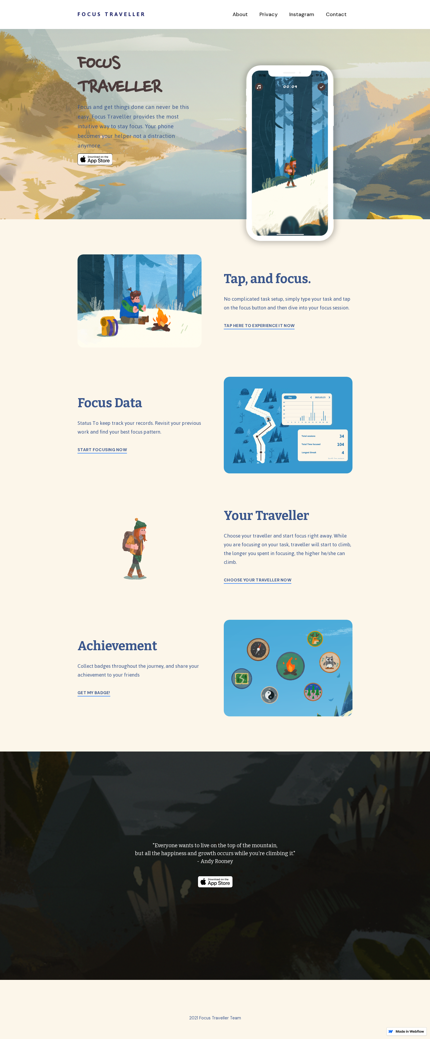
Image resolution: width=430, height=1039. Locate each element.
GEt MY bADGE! (94, 692)
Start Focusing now (102, 449)
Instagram (301, 14)
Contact (336, 14)
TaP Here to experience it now (259, 325)
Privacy (268, 14)
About (240, 14)
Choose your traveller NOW (257, 580)
